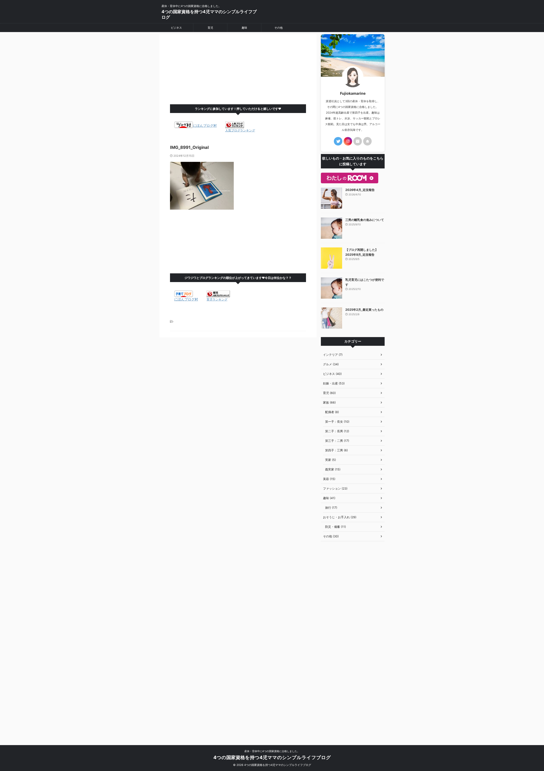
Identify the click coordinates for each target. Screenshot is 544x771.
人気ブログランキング (240, 130)
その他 (278, 27)
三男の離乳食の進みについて (364, 220)
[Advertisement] (238, 70)
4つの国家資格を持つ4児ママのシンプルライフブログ (272, 757)
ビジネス (176, 27)
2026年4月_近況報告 (360, 190)
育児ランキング (217, 299)
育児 (210, 27)
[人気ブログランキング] (234, 126)
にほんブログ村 (205, 125)
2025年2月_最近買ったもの (364, 309)
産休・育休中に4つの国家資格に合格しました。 (272, 751)
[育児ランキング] (218, 295)
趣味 (244, 27)
